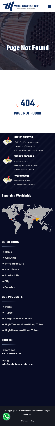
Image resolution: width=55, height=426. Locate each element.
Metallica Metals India (33, 411)
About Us (10, 257)
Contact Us (11, 275)
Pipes (8, 306)
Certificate (11, 269)
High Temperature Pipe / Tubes (24, 324)
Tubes (8, 312)
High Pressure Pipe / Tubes (21, 330)
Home (8, 251)
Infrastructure (14, 263)
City (7, 281)
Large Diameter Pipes (18, 318)
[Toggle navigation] (50, 7)
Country (9, 287)
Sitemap (24, 421)
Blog (32, 421)
